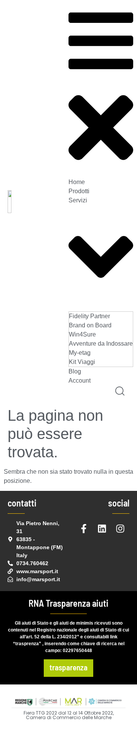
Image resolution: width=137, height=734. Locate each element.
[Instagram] (120, 528)
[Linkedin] (102, 528)
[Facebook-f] (84, 528)
